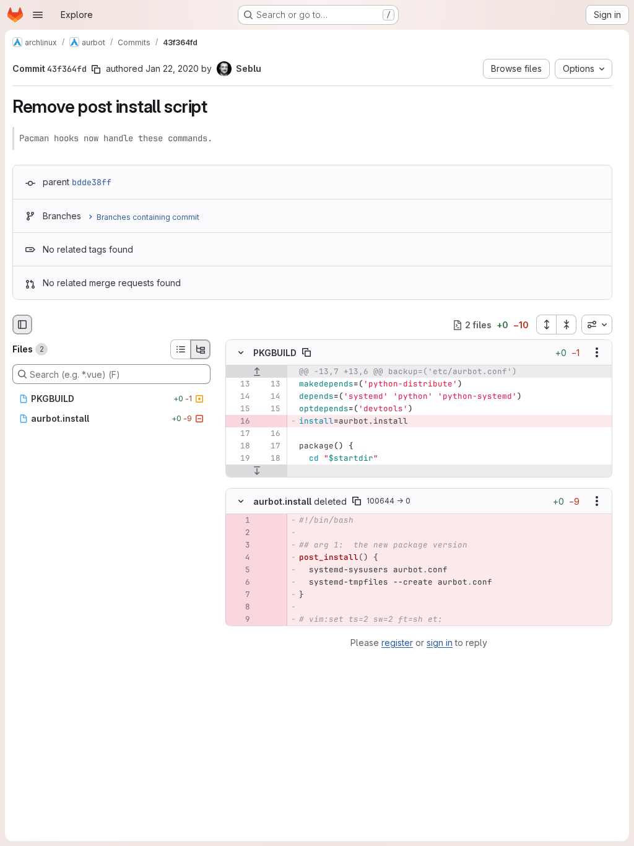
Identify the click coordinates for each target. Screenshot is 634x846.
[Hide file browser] (22, 324)
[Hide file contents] (240, 353)
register (397, 642)
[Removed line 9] (239, 619)
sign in (440, 642)
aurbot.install (282, 500)
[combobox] (596, 324)
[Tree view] (201, 349)
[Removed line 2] (239, 532)
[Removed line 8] (239, 607)
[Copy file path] (306, 353)
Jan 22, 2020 (172, 68)
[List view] (180, 349)
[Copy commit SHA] (96, 69)
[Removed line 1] (239, 520)
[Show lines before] (256, 372)
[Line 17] (239, 434)
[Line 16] (269, 434)
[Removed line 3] (239, 545)
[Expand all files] (546, 324)
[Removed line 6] (239, 582)
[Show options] (596, 353)
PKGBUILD (275, 352)
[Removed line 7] (239, 594)
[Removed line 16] (239, 422)
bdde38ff (91, 182)
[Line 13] (239, 384)
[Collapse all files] (566, 324)
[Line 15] (239, 409)
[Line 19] (239, 459)
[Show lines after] (256, 471)
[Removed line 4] (239, 557)
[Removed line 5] (239, 570)
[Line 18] (239, 446)
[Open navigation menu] (38, 15)
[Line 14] (239, 397)
